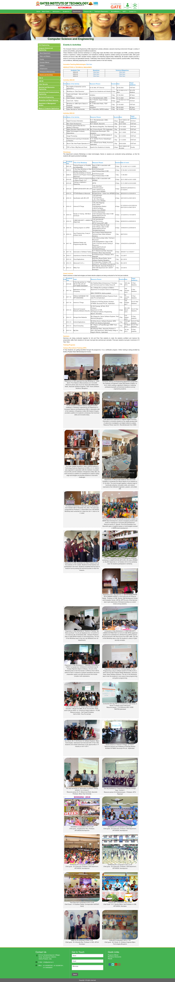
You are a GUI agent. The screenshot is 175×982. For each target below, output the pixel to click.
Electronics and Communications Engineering (49, 93)
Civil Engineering (44, 45)
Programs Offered (113, 955)
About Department (45, 53)
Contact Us (132, 11)
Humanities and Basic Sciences (48, 100)
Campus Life (87, 11)
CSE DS (41, 81)
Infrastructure (43, 69)
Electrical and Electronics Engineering (47, 88)
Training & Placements (101, 11)
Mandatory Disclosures (114, 957)
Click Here (89, 64)
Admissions (56, 11)
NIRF (124, 11)
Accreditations (115, 11)
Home (38, 11)
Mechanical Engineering (46, 97)
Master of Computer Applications (49, 108)
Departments (76, 11)
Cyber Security (43, 84)
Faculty (42, 59)
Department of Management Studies (47, 104)
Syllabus (42, 65)
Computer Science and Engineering (46, 49)
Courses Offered (44, 62)
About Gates (45, 11)
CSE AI (41, 78)
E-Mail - (40, 962)
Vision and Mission (45, 56)
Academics (66, 11)
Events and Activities (46, 75)
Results (110, 959)
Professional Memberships (47, 72)
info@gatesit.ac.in (48, 962)
